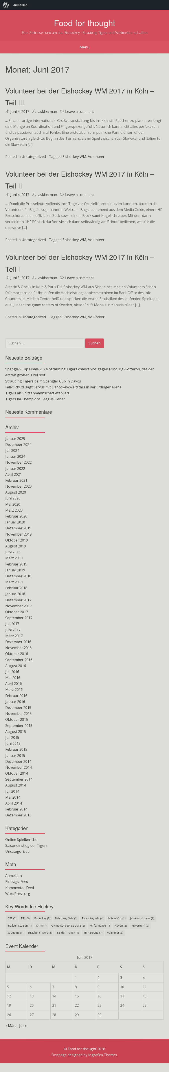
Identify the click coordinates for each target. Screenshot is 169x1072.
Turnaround (93, 933)
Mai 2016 (12, 677)
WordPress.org (17, 893)
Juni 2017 (12, 629)
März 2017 (14, 635)
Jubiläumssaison (19, 925)
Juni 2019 (12, 552)
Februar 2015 (16, 749)
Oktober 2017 (16, 611)
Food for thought (84, 22)
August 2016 (15, 665)
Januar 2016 (15, 701)
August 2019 (15, 546)
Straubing (15, 933)
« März (11, 1025)
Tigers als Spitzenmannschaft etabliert (37, 393)
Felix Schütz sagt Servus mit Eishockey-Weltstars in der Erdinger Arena (63, 387)
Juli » (23, 1025)
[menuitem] (5, 5)
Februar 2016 (16, 695)
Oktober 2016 (16, 653)
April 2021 (13, 474)
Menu (84, 47)
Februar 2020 (16, 516)
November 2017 (18, 606)
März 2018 (14, 582)
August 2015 (15, 731)
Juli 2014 (12, 791)
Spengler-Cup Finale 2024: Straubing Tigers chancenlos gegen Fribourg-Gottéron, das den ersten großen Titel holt (79, 372)
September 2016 (18, 659)
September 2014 (18, 779)
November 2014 (18, 767)
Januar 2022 (15, 468)
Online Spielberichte (22, 839)
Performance (100, 925)
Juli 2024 (12, 450)
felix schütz (116, 918)
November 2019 (18, 534)
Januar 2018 (15, 593)
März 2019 (14, 558)
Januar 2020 (15, 522)
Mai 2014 (12, 797)
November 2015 (18, 713)
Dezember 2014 (18, 761)
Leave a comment (79, 111)
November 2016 (18, 647)
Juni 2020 (12, 498)
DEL (25, 918)
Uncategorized (34, 156)
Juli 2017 (12, 623)
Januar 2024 (15, 456)
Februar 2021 (16, 480)
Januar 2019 (15, 570)
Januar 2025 (15, 438)
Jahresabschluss (142, 918)
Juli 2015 (12, 737)
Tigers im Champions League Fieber (35, 399)
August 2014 (15, 785)
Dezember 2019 (18, 528)
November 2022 (18, 462)
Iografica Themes (102, 1054)
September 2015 (18, 725)
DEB (11, 918)
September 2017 (18, 617)
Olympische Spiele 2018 (68, 925)
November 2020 (18, 486)
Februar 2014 (16, 809)
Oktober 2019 (16, 540)
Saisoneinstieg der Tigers (26, 845)
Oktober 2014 (16, 773)
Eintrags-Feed (16, 881)
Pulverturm (140, 925)
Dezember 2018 (18, 576)
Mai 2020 (12, 504)
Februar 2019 (16, 564)
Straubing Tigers (40, 933)
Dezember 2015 (18, 707)
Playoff (120, 925)
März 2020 (14, 510)
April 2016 (13, 683)
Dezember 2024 (18, 444)
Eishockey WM (74, 156)
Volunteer (96, 156)
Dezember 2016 (18, 641)
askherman (47, 111)
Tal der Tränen (68, 933)
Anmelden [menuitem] (20, 5)
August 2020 (15, 492)
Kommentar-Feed (19, 887)
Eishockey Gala (66, 918)
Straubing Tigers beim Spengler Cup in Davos (43, 381)
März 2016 (14, 689)
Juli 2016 (12, 671)
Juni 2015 (12, 743)
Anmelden (13, 875)
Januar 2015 (15, 755)
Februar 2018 (16, 587)
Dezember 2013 (18, 815)
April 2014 (13, 803)
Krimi (41, 925)
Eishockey (42, 918)
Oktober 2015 (16, 719)
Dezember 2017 (18, 600)
